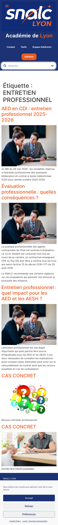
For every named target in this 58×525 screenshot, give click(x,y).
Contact (11, 47)
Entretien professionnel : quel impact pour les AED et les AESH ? (28, 293)
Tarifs (24, 47)
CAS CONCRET (18, 376)
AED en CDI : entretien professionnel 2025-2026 (26, 114)
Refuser (29, 506)
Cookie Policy (15, 521)
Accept (29, 498)
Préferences (29, 514)
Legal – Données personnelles (34, 521)
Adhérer (29, 56)
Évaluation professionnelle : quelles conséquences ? (28, 191)
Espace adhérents (42, 47)
